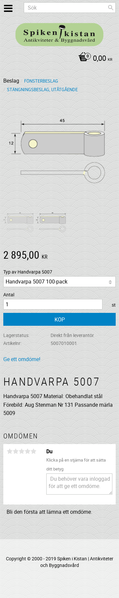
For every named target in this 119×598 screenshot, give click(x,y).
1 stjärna (10, 451)
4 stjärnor (27, 451)
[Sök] (111, 8)
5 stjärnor (33, 451)
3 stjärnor (21, 451)
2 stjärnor (16, 451)
